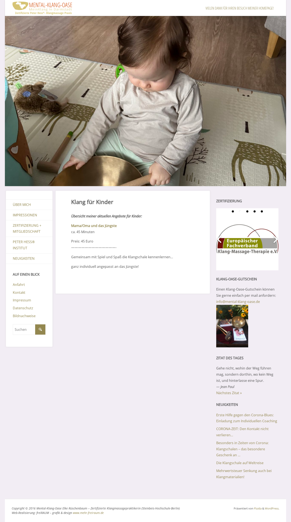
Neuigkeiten (24, 258)
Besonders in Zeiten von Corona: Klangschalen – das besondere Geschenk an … (242, 449)
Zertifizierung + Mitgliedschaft (27, 228)
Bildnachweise (24, 316)
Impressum (22, 300)
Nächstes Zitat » (229, 393)
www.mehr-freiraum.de (88, 513)
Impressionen (25, 215)
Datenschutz (23, 308)
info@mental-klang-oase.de (238, 301)
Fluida (257, 508)
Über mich (22, 204)
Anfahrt (19, 284)
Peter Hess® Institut (24, 245)
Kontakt (19, 292)
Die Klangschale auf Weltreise (240, 463)
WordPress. (272, 508)
